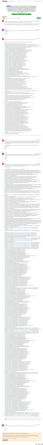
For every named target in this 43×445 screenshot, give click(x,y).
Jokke (5, 20)
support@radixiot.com (21, 12)
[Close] (40, 433)
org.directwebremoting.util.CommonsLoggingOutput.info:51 (22, 227)
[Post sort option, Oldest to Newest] (35, 18)
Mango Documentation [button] (21, 14)
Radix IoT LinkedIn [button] (28, 14)
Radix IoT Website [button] (14, 14)
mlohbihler (6, 29)
